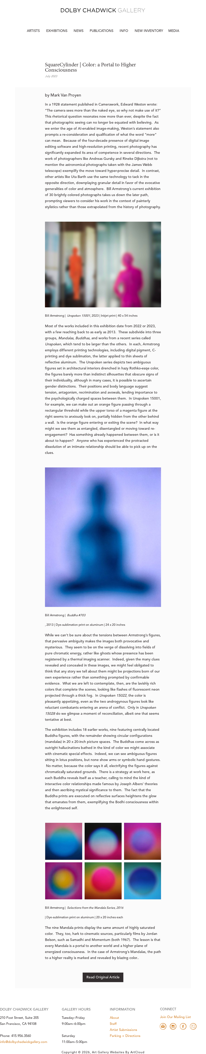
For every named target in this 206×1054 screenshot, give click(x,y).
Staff (113, 1024)
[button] (124, 31)
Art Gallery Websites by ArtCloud (118, 1052)
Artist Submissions (123, 1030)
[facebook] (183, 1026)
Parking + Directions (125, 1036)
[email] (163, 1026)
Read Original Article (103, 977)
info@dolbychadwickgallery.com (23, 1042)
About (114, 1018)
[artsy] (193, 1026)
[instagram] (173, 1026)
